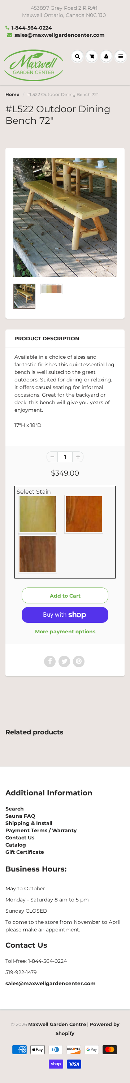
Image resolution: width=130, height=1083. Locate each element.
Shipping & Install (28, 823)
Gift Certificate (24, 852)
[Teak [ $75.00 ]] (38, 554)
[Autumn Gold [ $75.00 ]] (38, 514)
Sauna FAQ (20, 816)
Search (14, 808)
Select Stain (34, 491)
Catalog (15, 845)
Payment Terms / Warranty (41, 830)
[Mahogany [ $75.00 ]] (84, 514)
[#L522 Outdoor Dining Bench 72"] (65, 217)
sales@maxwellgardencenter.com (59, 35)
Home (12, 94)
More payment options (65, 631)
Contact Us (19, 837)
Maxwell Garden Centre (57, 1024)
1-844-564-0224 (32, 28)
